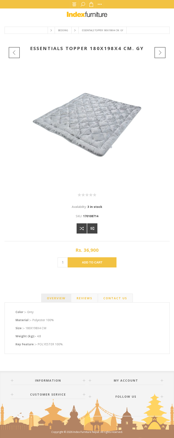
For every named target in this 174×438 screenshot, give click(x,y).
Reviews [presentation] (84, 298)
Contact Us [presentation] (115, 298)
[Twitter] (131, 408)
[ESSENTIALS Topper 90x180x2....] (160, 52)
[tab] (56, 298)
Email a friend (92, 228)
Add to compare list (82, 228)
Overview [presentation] (56, 298)
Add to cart (92, 262)
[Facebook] (120, 408)
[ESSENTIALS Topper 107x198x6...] (14, 52)
